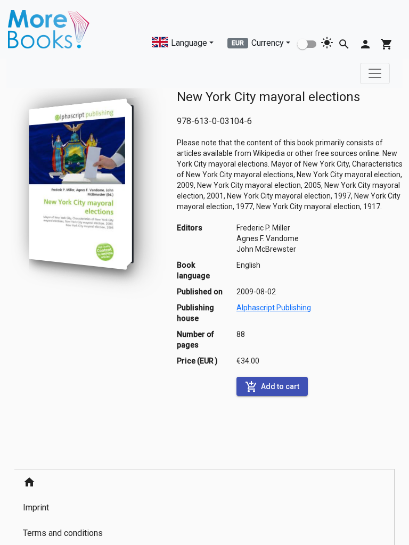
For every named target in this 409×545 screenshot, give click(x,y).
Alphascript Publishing (273, 307)
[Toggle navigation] (375, 73)
